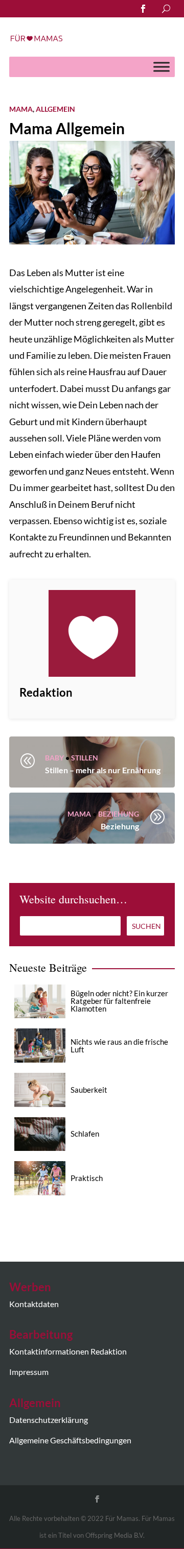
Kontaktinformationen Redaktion (68, 1351)
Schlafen (85, 1133)
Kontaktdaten (34, 1304)
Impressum (29, 1371)
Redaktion (46, 692)
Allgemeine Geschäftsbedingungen (70, 1440)
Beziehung (118, 813)
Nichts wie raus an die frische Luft (119, 1045)
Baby (54, 757)
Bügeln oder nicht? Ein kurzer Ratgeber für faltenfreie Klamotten (119, 1001)
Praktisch (87, 1178)
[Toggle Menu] (161, 66)
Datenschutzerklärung (48, 1419)
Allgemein (55, 109)
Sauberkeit (89, 1089)
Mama (21, 109)
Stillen (84, 757)
